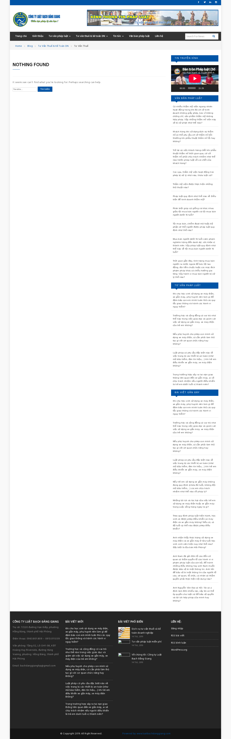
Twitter (204, 2)
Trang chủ (21, 36)
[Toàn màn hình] (213, 88)
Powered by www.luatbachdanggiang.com (146, 734)
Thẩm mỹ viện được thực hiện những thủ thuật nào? (193, 185)
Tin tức (117, 36)
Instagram (215, 2)
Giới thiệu (37, 36)
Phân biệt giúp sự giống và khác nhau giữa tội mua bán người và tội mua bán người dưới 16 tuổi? (194, 212)
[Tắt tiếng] (208, 88)
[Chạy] (176, 88)
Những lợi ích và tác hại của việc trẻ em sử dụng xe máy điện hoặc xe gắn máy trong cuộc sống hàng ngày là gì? (194, 504)
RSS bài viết (177, 636)
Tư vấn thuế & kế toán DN (91, 36)
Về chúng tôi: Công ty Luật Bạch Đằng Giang (147, 657)
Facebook (198, 2)
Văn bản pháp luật (139, 36)
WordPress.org (179, 650)
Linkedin (210, 2)
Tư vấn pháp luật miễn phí (147, 642)
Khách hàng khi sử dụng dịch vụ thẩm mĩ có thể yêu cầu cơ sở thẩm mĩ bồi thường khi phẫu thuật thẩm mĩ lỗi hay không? (194, 136)
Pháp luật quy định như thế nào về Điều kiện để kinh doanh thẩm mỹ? (194, 198)
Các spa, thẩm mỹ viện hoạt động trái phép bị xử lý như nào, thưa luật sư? (193, 173)
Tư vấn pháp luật (59, 36)
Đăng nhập (177, 629)
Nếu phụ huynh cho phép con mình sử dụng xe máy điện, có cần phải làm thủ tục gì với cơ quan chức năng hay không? (194, 339)
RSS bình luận (178, 643)
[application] (195, 78)
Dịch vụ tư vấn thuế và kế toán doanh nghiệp (146, 631)
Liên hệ (159, 36)
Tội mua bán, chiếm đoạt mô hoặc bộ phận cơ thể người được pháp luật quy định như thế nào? (194, 227)
